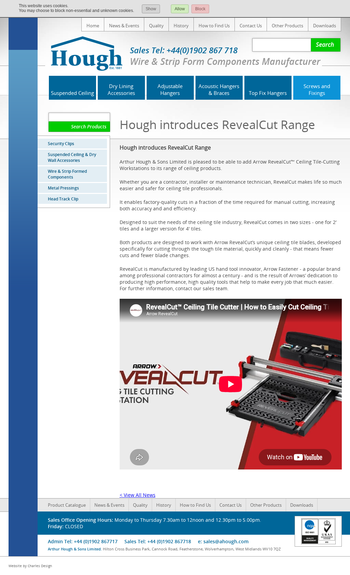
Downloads (324, 26)
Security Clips (61, 143)
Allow (180, 8)
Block (200, 8)
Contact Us (251, 26)
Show (151, 8)
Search (325, 44)
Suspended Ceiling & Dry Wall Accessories (72, 157)
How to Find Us (214, 26)
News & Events (124, 26)
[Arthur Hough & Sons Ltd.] (92, 54)
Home (92, 26)
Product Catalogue (67, 505)
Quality (156, 26)
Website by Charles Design (30, 565)
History (181, 26)
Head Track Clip (63, 199)
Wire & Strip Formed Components (67, 174)
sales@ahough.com (225, 541)
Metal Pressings (63, 188)
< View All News (138, 495)
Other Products (287, 26)
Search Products (88, 126)
